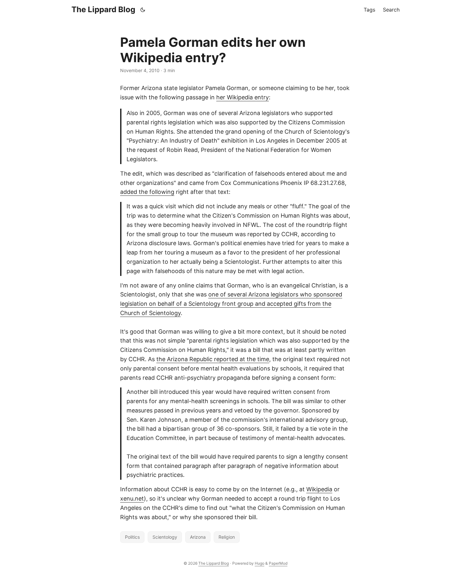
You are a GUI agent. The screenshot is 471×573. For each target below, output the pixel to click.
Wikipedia (319, 489)
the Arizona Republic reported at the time (212, 359)
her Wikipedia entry (242, 97)
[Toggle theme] (143, 9)
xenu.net (132, 498)
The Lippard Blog (103, 9)
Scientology (165, 537)
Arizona (198, 537)
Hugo (259, 563)
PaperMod (278, 563)
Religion (227, 537)
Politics (132, 537)
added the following (147, 191)
